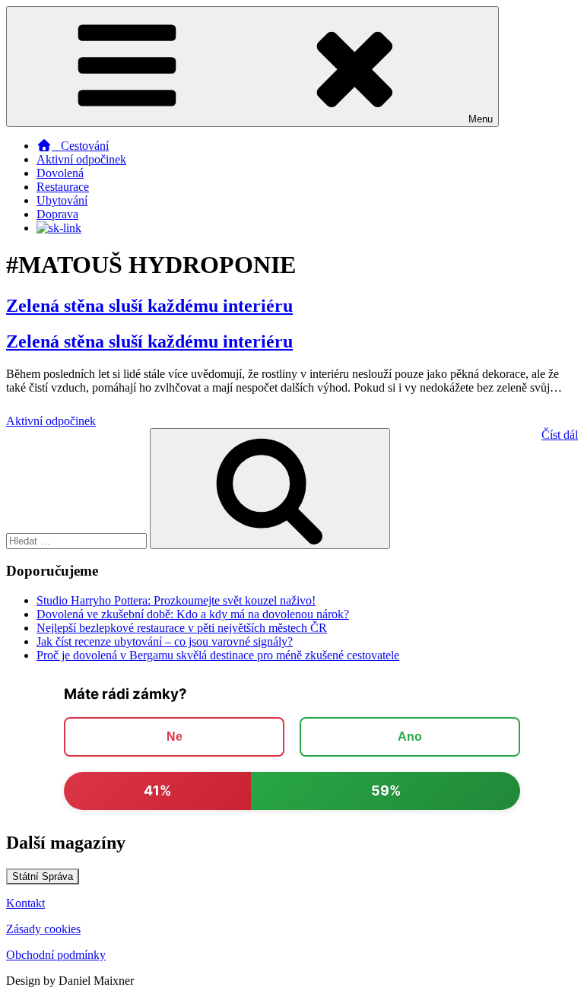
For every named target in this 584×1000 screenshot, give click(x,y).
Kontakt (25, 903)
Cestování (80, 145)
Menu (480, 119)
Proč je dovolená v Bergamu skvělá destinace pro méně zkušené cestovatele (217, 655)
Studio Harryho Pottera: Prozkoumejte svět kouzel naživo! (176, 600)
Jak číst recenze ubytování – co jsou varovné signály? (164, 641)
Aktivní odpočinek (81, 159)
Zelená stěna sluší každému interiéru (149, 306)
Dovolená (60, 173)
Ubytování (61, 200)
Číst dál (559, 434)
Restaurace (62, 186)
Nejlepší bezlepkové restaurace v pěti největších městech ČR (181, 627)
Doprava (57, 214)
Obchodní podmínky (56, 954)
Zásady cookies (43, 928)
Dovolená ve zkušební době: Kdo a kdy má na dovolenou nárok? (192, 614)
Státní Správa (42, 876)
